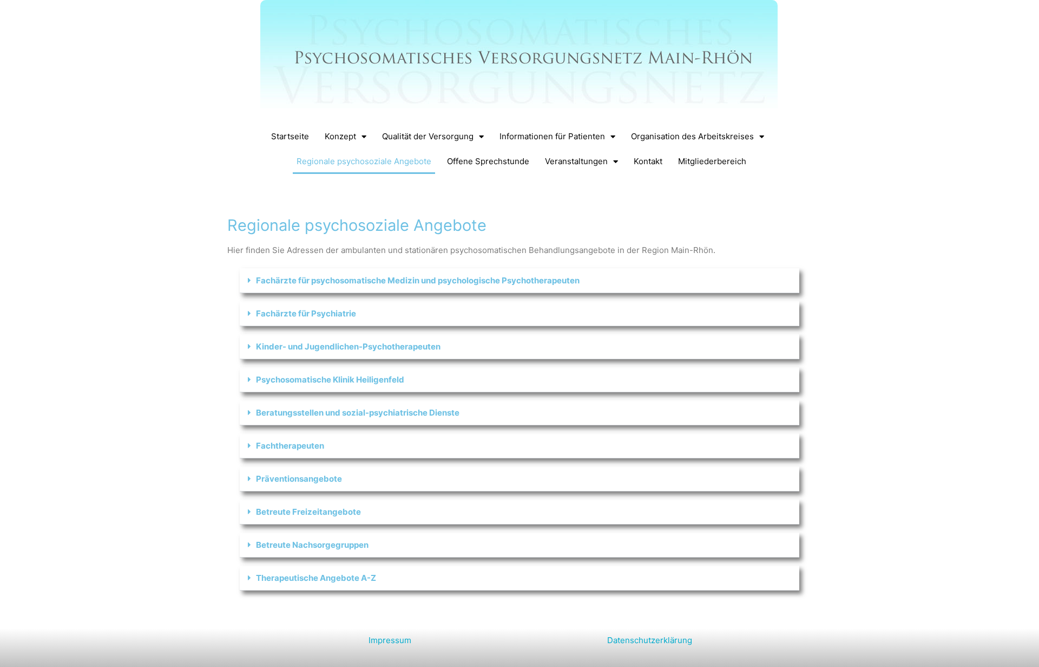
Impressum (390, 640)
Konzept (340, 136)
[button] (520, 280)
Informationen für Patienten (552, 136)
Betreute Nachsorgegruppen (312, 545)
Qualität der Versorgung (428, 136)
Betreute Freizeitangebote (308, 512)
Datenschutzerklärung (649, 640)
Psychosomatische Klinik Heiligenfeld (330, 379)
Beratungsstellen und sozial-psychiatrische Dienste (357, 412)
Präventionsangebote (299, 479)
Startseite (290, 136)
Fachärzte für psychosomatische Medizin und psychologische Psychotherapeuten (418, 280)
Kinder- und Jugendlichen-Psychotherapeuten (348, 346)
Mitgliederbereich (712, 161)
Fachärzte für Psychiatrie (306, 313)
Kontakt (648, 161)
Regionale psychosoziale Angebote (364, 161)
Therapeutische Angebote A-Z (316, 578)
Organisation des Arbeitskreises (692, 136)
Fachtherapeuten (290, 446)
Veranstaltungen (576, 161)
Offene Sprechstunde (488, 161)
